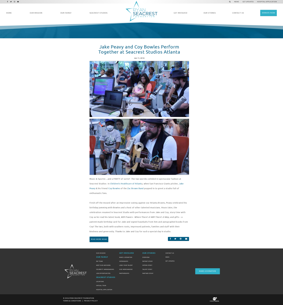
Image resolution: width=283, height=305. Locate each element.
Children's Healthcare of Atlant (125, 183)
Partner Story (147, 273)
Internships (123, 261)
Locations (100, 281)
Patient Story (147, 261)
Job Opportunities (103, 273)
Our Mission (101, 253)
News (167, 257)
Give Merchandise (126, 269)
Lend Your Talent (126, 265)
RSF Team (99, 261)
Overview (145, 257)
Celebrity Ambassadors (105, 269)
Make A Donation (125, 257)
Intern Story (147, 265)
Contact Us (169, 253)
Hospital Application (104, 289)
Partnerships (124, 273)
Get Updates (170, 261)
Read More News (99, 239)
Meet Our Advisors (103, 265)
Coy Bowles (114, 188)
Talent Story (147, 269)
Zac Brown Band (135, 188)
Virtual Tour (101, 285)
